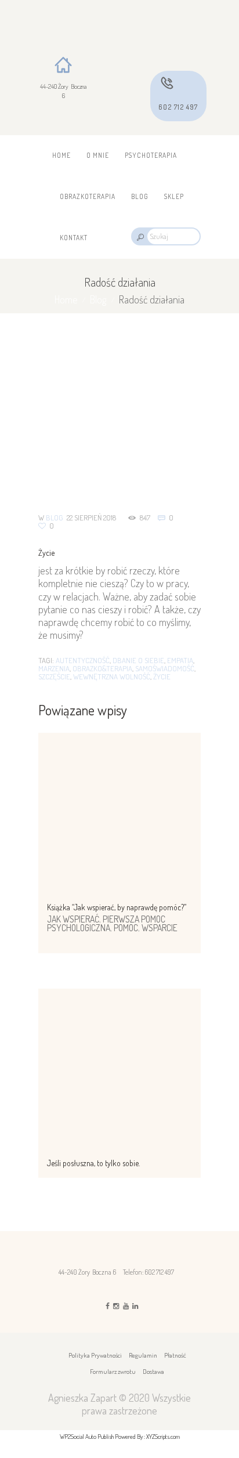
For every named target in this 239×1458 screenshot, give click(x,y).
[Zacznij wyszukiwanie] (139, 237)
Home (61, 155)
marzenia (54, 668)
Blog (140, 196)
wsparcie (160, 928)
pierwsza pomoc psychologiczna (106, 923)
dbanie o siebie (138, 660)
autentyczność (83, 660)
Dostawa (153, 1371)
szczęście (54, 676)
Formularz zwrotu (113, 1371)
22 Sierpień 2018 (91, 517)
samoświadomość (164, 668)
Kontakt (74, 237)
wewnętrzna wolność (111, 676)
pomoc (126, 928)
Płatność (175, 1355)
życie (162, 676)
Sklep (174, 196)
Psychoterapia (151, 155)
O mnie (97, 155)
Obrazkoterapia (87, 196)
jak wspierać (73, 919)
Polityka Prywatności (95, 1355)
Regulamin (143, 1355)
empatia (180, 660)
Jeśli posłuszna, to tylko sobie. (93, 1163)
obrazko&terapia (102, 668)
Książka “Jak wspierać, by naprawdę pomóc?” (116, 907)
